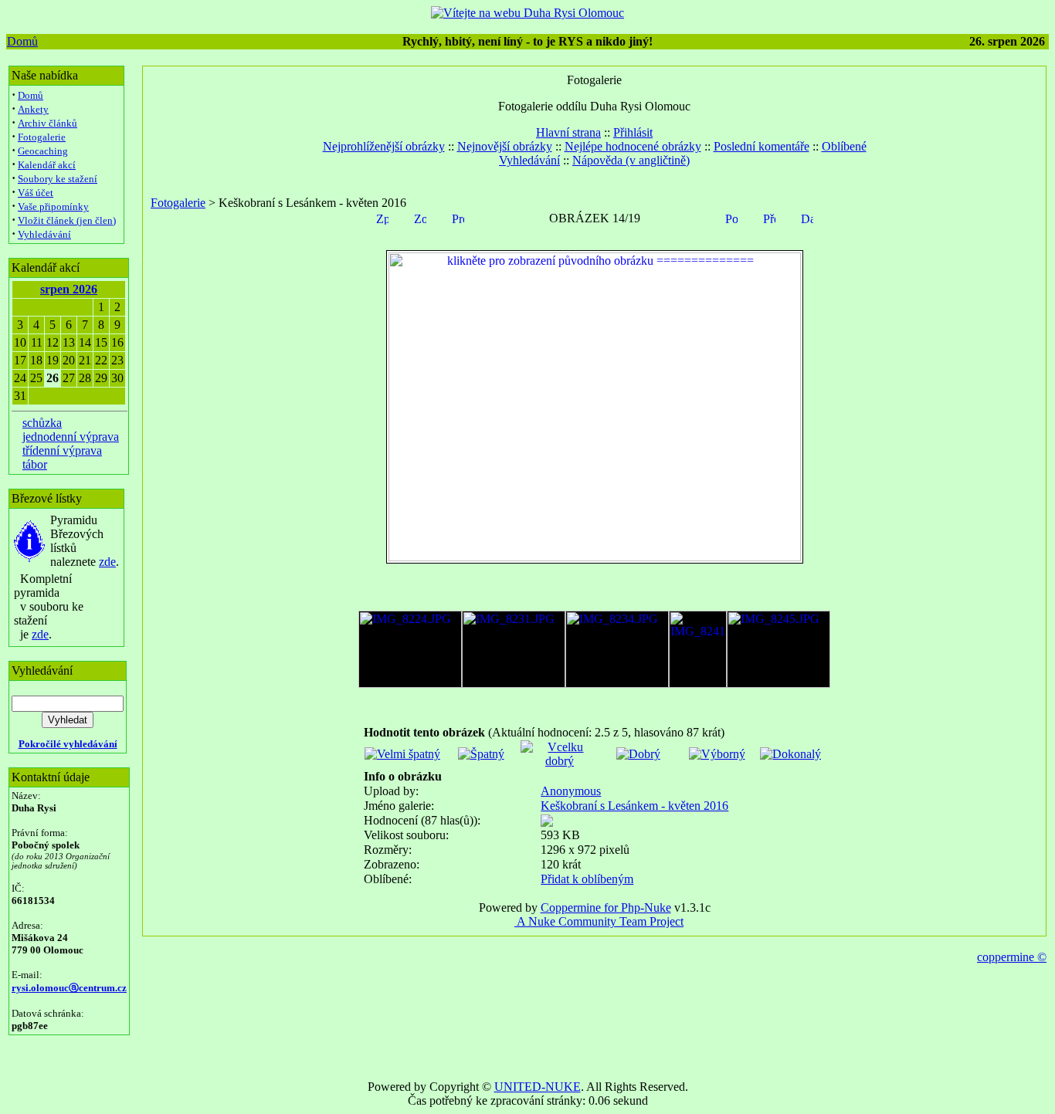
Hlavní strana (568, 132)
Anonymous (571, 790)
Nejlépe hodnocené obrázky (633, 146)
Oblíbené (844, 146)
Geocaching (43, 151)
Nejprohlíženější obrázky (384, 146)
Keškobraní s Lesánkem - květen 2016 (634, 805)
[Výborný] (717, 753)
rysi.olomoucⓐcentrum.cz (69, 988)
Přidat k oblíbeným (587, 878)
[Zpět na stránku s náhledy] (382, 217)
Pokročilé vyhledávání (68, 744)
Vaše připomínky (53, 206)
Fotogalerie (42, 137)
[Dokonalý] (790, 753)
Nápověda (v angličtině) (631, 160)
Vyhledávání (44, 234)
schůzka (42, 422)
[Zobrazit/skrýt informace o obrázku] (420, 217)
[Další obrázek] (807, 217)
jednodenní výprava (70, 436)
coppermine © (1012, 956)
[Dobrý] (638, 753)
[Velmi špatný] (402, 753)
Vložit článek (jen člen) (67, 220)
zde (107, 561)
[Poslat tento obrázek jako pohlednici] (731, 217)
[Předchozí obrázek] (769, 217)
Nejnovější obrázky (504, 146)
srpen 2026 (68, 289)
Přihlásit (633, 132)
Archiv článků (47, 123)
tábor (34, 464)
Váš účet (35, 192)
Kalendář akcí (47, 165)
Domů (22, 41)
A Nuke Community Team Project (599, 921)
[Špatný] (481, 753)
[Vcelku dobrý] (560, 760)
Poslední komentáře (761, 146)
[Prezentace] (458, 217)
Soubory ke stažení (57, 179)
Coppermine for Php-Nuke (606, 907)
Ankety (33, 109)
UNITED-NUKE (537, 1086)
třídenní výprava (62, 450)
